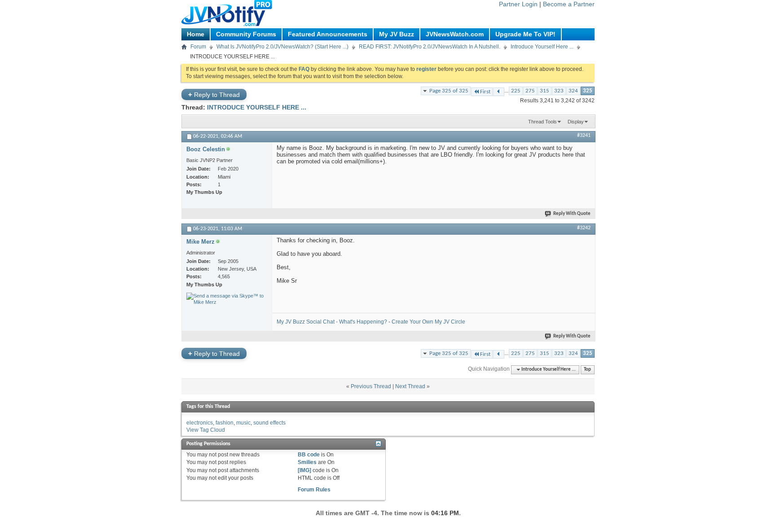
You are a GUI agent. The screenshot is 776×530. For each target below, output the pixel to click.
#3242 (584, 228)
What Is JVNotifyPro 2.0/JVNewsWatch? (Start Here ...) (282, 47)
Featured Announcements (327, 34)
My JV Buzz (396, 34)
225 (515, 91)
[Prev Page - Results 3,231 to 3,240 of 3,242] (498, 92)
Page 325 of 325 (448, 91)
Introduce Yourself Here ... (542, 47)
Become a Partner (569, 4)
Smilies (307, 462)
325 (587, 91)
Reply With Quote (572, 213)
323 (559, 91)
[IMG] (304, 470)
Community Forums (246, 34)
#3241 (584, 135)
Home (195, 34)
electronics (199, 423)
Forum (198, 47)
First (485, 92)
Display (576, 121)
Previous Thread (371, 386)
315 (544, 91)
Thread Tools (542, 121)
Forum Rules (314, 489)
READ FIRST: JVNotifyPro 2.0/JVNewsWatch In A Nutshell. (429, 47)
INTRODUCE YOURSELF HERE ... (256, 107)
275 (530, 91)
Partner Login (518, 4)
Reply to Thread (214, 94)
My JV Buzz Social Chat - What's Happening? (332, 322)
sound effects (269, 423)
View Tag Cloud (205, 430)
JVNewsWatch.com (455, 34)
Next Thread (410, 386)
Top (587, 369)
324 (573, 91)
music (243, 423)
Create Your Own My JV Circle (428, 322)
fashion (225, 423)
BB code (309, 454)
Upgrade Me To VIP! (525, 34)
